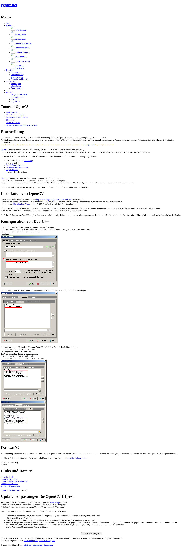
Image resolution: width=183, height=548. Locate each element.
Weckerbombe (20, 57)
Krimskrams (11, 81)
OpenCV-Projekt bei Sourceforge (14, 481)
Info (7, 90)
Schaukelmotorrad (22, 48)
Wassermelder (20, 34)
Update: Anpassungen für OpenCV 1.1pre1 (21, 125)
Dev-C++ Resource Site (10, 486)
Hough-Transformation (15, 165)
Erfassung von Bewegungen (17, 167)
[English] (2, 11)
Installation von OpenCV (15, 115)
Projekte (9, 25)
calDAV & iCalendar (23, 43)
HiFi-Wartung (16, 72)
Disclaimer (15, 99)
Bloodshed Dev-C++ (9, 484)
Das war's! (10, 120)
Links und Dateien (13, 123)
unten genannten (89, 145)
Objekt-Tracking (12, 170)
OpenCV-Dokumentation (77, 458)
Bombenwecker (17, 75)
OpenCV (4, 150)
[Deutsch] (5, 11)
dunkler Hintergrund (47, 541)
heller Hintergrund (31, 541)
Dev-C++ (5, 178)
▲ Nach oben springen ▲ (91, 534)
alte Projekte (16, 84)
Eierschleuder (20, 39)
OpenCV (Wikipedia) (9, 479)
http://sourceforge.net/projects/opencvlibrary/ (53, 199)
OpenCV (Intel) (7, 477)
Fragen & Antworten (19, 95)
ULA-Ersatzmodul (22, 61)
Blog (8, 23)
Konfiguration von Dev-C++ (17, 117)
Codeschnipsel (16, 88)
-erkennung (28, 161)
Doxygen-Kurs (17, 77)
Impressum (15, 101)
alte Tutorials (16, 86)
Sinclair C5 (19, 66)
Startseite (27, 545)
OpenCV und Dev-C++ (20, 79)
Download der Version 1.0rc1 (25, 204)
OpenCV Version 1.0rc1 (10, 490)
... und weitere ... (17, 68)
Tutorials (9, 70)
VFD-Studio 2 (20, 30)
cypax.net (9, 5)
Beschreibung (11, 112)
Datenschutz (37, 545)
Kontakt (9, 92)
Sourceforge (55, 503)
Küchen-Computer (22, 52)
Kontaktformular (17, 97)
